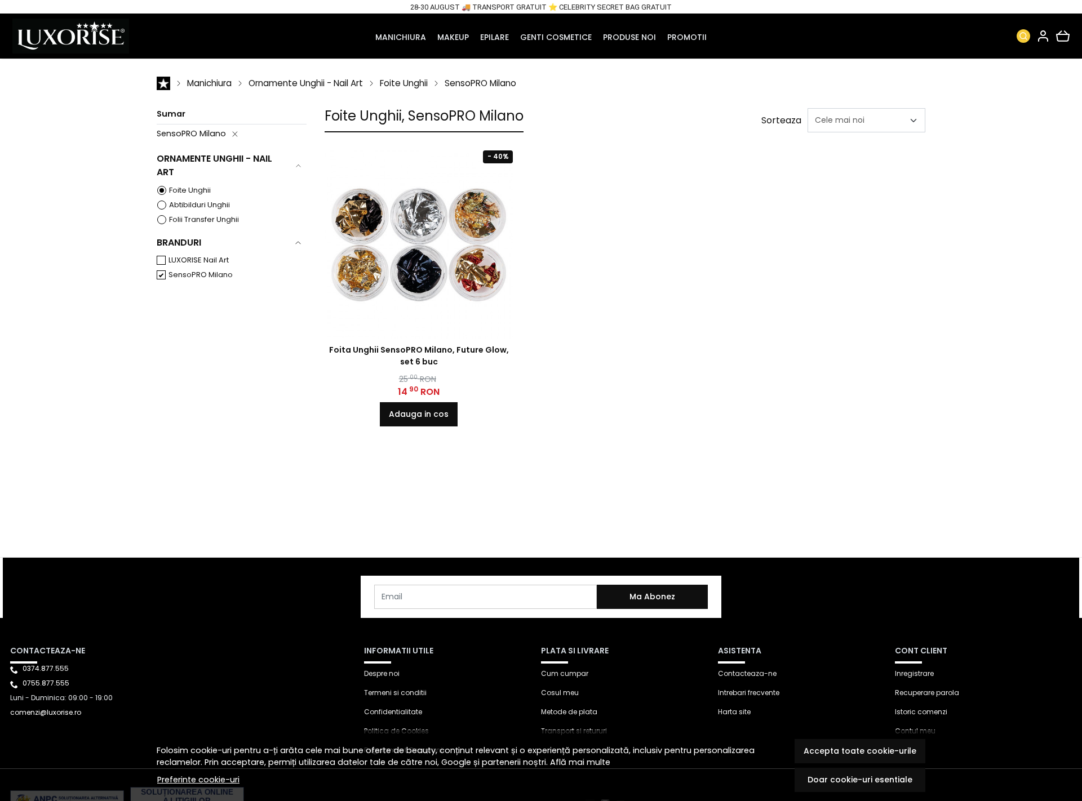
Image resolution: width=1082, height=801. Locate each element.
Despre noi (382, 673)
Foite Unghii (404, 83)
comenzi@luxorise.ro (45, 712)
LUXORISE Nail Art (198, 260)
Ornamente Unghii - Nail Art (306, 83)
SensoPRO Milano (480, 83)
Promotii (687, 37)
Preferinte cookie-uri (198, 779)
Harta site (734, 712)
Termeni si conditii (395, 692)
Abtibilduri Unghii (199, 204)
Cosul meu (560, 692)
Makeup (453, 37)
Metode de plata (569, 712)
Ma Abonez (652, 596)
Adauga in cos (419, 414)
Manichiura (400, 37)
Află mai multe (580, 762)
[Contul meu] (1043, 36)
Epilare (494, 37)
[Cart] (1063, 36)
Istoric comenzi (921, 712)
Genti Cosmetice (556, 37)
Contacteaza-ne (747, 673)
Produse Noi (629, 37)
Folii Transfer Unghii (204, 219)
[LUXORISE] (107, 36)
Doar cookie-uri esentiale (860, 779)
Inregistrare (914, 673)
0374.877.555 (46, 668)
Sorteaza (781, 120)
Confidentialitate (393, 712)
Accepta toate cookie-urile (860, 750)
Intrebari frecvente (748, 692)
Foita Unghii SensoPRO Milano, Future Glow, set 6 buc (419, 355)
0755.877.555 (46, 683)
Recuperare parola (927, 692)
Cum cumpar (564, 673)
